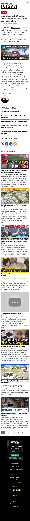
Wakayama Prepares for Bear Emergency (14, 121)
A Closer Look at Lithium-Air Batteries (13, 346)
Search (18, 482)
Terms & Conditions (15, 504)
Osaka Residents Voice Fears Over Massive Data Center (14, 206)
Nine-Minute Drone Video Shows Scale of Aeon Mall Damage (14, 126)
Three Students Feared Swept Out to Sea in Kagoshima (14, 116)
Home (12, 466)
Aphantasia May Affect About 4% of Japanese (12, 275)
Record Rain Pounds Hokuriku (10, 112)
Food (17, 472)
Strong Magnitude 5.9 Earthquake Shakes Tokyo (14, 242)
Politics (12, 474)
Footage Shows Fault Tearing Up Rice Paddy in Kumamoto (15, 382)
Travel (17, 474)
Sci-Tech (12, 480)
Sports (17, 466)
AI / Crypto (11, 482)
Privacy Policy (15, 501)
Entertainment (19, 469)
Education (11, 477)
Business (12, 472)
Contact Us (15, 506)
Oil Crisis (18, 480)
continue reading (7, 93)
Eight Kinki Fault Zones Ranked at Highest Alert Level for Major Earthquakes (14, 171)
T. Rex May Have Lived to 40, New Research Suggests (14, 414)
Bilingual (18, 477)
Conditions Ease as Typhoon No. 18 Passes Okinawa (14, 132)
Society (12, 469)
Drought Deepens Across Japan (11, 313)
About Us (15, 498)
